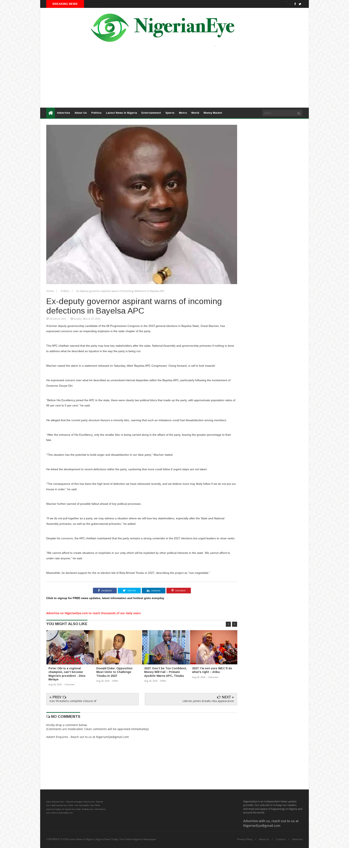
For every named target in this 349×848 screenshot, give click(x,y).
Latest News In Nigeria (121, 112)
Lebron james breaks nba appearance (208, 701)
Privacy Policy (244, 839)
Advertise (63, 112)
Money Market (213, 112)
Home (50, 291)
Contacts (281, 839)
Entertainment (151, 112)
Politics (96, 112)
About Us (81, 112)
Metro (183, 112)
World (195, 112)
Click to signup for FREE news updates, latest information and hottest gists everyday (105, 598)
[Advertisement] (161, 79)
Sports (169, 112)
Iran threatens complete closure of (72, 701)
